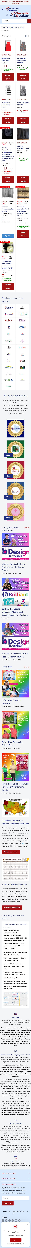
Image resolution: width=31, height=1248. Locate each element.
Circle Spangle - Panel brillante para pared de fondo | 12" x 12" (7, 265)
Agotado (8, 236)
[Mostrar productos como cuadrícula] (25, 36)
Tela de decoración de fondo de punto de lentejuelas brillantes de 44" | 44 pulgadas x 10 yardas (8, 154)
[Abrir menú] (2, 9)
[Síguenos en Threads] (6, 1220)
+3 (11, 168)
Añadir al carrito (23, 77)
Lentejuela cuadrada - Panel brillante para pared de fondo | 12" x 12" (23, 211)
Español (5, 1211)
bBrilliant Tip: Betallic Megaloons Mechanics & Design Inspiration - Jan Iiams (15, 612)
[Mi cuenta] (7, 14)
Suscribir (7, 1203)
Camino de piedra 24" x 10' (23, 104)
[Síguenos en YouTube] (16, 1220)
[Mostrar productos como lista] (28, 36)
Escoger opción (8, 77)
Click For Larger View (12, 907)
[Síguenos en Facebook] (3, 1220)
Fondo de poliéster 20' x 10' (23, 147)
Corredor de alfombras (6, 59)
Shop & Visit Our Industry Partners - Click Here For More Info (15, 2)
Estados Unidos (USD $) (18, 1212)
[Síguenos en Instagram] (9, 1220)
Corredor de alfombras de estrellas (21, 60)
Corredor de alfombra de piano (6, 105)
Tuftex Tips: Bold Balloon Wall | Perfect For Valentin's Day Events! (15, 787)
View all (26, 527)
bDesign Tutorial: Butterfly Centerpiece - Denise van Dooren (13, 567)
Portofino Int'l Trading (7, 164)
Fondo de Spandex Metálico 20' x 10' (8, 209)
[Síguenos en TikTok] (19, 1220)
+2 (11, 66)
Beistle (4, 63)
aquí (23, 843)
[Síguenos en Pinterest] (13, 1220)
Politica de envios (10, 852)
